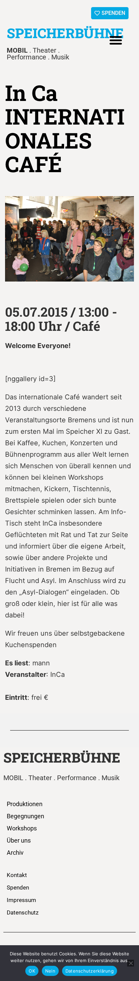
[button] (116, 40)
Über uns (19, 840)
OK (32, 971)
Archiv (15, 852)
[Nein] (130, 963)
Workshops (22, 828)
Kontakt (17, 875)
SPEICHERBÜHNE (65, 33)
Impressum (21, 900)
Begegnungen (25, 816)
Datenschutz (22, 912)
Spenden (18, 887)
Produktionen (25, 803)
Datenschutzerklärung (89, 971)
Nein (50, 971)
